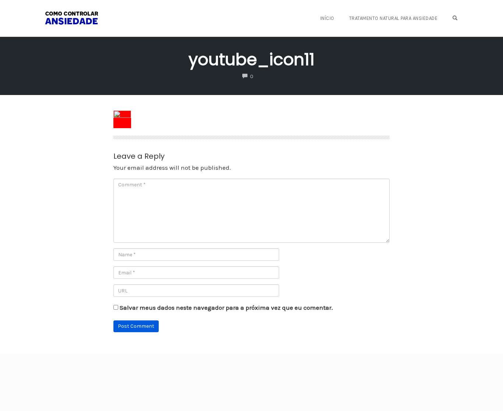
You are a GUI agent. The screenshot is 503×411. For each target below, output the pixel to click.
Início (327, 18)
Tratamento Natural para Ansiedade (393, 18)
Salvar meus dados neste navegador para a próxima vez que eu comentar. (226, 307)
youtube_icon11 (251, 59)
